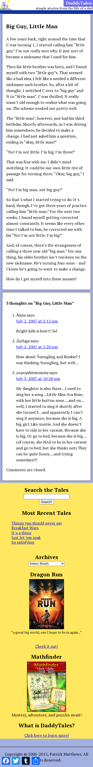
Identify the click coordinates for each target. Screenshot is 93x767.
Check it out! (46, 646)
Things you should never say (36, 523)
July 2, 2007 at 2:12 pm (37, 321)
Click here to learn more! (46, 735)
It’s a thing (21, 532)
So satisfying (22, 542)
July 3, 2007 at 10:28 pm (38, 378)
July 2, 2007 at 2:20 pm (37, 347)
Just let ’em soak (26, 537)
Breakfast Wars (24, 528)
